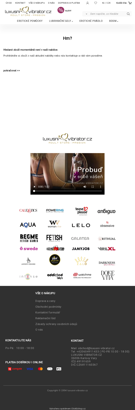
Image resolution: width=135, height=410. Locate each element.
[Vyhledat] (86, 13)
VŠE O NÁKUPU (37, 3)
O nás (39, 329)
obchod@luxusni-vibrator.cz (96, 348)
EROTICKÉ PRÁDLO (91, 20)
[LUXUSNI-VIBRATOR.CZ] (60, 10)
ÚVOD (9, 3)
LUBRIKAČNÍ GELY (60, 20)
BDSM (112, 20)
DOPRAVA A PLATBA (69, 3)
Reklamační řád (45, 318)
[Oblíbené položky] (95, 3)
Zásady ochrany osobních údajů (56, 324)
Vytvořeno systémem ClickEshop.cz (67, 408)
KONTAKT (20, 3)
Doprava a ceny (45, 301)
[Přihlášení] (87, 3)
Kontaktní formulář (47, 312)
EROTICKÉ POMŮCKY (29, 20)
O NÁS (51, 3)
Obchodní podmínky (48, 306)
